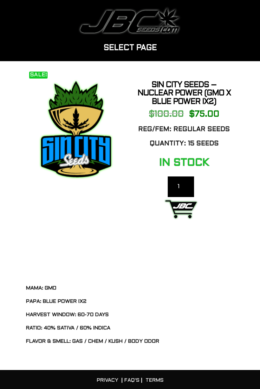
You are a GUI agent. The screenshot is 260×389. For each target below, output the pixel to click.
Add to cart (181, 211)
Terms (155, 380)
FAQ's (132, 380)
